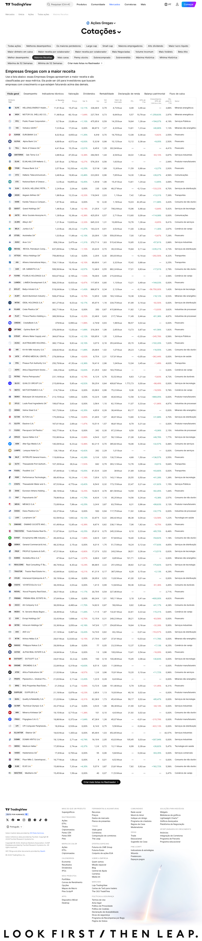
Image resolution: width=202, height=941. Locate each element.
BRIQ (17, 686)
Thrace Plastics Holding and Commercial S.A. (35, 316)
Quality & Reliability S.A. (33, 699)
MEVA (17, 504)
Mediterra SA (31, 773)
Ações (64, 820)
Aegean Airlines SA (31, 195)
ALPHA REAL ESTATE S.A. (34, 652)
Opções (65, 885)
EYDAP (17, 336)
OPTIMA (17, 329)
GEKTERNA (18, 155)
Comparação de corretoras (104, 835)
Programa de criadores (141, 821)
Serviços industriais (183, 155)
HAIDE (17, 753)
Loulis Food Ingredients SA (34, 403)
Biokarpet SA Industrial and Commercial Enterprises (35, 396)
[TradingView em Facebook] (13, 820)
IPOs (64, 871)
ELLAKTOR (18, 733)
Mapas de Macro (69, 888)
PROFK (17, 679)
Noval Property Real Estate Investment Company (35, 591)
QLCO (17, 383)
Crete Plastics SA (30, 309)
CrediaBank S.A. (30, 323)
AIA (17, 262)
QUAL (17, 699)
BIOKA (17, 397)
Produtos (82, 4)
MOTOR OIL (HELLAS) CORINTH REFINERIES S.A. (35, 114)
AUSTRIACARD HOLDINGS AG (35, 343)
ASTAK (17, 652)
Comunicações (181, 175)
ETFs (64, 823)
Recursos (96, 812)
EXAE (17, 491)
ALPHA (17, 141)
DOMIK (17, 739)
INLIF (17, 457)
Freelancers (136, 856)
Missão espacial (99, 865)
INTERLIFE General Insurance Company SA (35, 457)
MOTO (17, 390)
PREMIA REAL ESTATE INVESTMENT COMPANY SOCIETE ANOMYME (35, 598)
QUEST (17, 208)
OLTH (17, 464)
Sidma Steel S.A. (30, 410)
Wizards (134, 853)
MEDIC (17, 746)
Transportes (180, 195)
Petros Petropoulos (31, 376)
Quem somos (98, 862)
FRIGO (17, 719)
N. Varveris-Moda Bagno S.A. (35, 612)
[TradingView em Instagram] (24, 820)
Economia (66, 862)
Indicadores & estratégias (142, 850)
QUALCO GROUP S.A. (32, 383)
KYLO (17, 403)
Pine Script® (67, 891)
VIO (17, 128)
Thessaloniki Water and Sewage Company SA (35, 484)
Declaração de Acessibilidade (105, 912)
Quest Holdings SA (31, 208)
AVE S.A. (26, 632)
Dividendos (67, 868)
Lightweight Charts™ (169, 818)
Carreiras (96, 874)
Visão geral (97, 829)
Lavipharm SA (29, 517)
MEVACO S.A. (29, 504)
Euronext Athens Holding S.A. (35, 491)
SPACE (17, 437)
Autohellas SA (29, 235)
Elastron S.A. (28, 423)
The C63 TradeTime (101, 891)
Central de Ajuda (99, 871)
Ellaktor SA (30, 732)
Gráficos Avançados (169, 821)
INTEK (17, 303)
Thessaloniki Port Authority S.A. (35, 464)
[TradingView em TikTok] (40, 820)
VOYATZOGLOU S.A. (32, 585)
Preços (95, 815)
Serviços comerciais (184, 753)
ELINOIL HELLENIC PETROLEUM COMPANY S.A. (35, 188)
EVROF (17, 538)
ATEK (17, 672)
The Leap (96, 838)
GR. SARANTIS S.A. (31, 269)
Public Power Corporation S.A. (35, 121)
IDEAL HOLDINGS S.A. (33, 302)
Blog (94, 868)
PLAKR (17, 309)
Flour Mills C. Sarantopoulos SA (35, 759)
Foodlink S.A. (28, 470)
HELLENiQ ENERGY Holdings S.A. (35, 108)
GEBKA (17, 544)
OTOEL (17, 235)
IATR (17, 356)
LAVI (17, 518)
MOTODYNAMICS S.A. (33, 390)
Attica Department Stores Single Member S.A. (35, 370)
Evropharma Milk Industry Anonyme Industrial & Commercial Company (35, 538)
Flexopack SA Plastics (32, 430)
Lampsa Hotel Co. (31, 450)
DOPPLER (18, 692)
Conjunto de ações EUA (102, 853)
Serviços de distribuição (185, 188)
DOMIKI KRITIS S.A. (31, 739)
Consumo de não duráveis (186, 202)
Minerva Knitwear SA (32, 712)
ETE (17, 182)
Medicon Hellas (29, 746)
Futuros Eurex (98, 850)
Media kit (96, 877)
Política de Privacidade (102, 906)
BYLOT (17, 289)
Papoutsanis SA (30, 497)
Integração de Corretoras (171, 835)
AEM (17, 444)
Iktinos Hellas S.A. (30, 638)
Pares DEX (66, 835)
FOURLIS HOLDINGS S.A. (34, 276)
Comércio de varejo (183, 229)
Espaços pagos (138, 859)
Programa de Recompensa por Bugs (108, 918)
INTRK (17, 625)
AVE (17, 632)
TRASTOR (18, 571)
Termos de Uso (98, 900)
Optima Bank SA (31, 329)
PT (169, 4)
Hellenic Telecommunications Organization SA (35, 175)
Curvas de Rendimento (72, 882)
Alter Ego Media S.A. (32, 444)
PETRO (17, 376)
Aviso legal (96, 903)
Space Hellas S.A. (30, 437)
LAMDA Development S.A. (35, 282)
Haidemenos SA (30, 753)
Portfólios (66, 879)
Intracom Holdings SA (32, 625)
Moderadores (137, 827)
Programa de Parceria (170, 838)
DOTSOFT (18, 659)
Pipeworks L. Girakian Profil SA (35, 679)
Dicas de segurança (101, 915)
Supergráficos (68, 812)
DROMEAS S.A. (30, 665)
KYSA (17, 759)
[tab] (14, 46)
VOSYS (17, 585)
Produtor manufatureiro (185, 161)
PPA (17, 363)
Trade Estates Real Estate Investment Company (37, 531)
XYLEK (17, 578)
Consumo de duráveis (184, 376)
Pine (64, 838)
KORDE (17, 558)
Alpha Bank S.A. (30, 141)
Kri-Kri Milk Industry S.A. (33, 349)
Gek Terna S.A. (32, 155)
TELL (17, 148)
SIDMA (17, 410)
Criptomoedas (68, 829)
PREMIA (17, 598)
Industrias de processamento (188, 309)
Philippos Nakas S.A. (32, 645)
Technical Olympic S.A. (33, 706)
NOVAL (17, 591)
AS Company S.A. (30, 605)
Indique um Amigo (139, 818)
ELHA (17, 161)
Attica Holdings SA (31, 255)
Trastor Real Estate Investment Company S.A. (36, 571)
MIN (17, 712)
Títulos (65, 826)
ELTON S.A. (28, 417)
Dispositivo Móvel (70, 900)
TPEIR (17, 168)
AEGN (17, 195)
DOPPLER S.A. (31, 692)
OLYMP (17, 706)
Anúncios (164, 832)
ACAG (17, 343)
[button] (89, 4)
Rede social (136, 812)
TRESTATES (19, 531)
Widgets (164, 812)
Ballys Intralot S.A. (31, 289)
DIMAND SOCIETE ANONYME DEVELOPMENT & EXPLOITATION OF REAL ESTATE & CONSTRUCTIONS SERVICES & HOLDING (36, 524)
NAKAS (17, 645)
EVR (17, 618)
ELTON (17, 417)
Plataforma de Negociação (172, 824)
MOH (17, 114)
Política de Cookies (100, 909)
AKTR (17, 215)
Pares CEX (66, 832)
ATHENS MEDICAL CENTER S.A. (35, 356)
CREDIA (17, 323)
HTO (17, 175)
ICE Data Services (37, 833)
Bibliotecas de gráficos (170, 815)
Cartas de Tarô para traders (104, 888)
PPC (17, 121)
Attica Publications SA (32, 672)
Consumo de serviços (184, 222)
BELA (17, 229)
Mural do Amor (137, 815)
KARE (17, 202)
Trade (133, 835)
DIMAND (17, 524)
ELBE (17, 766)
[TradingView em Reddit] (46, 820)
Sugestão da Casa (139, 841)
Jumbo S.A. (28, 229)
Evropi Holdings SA (31, 618)
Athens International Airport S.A (35, 262)
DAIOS (17, 511)
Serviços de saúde (183, 356)
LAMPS (17, 450)
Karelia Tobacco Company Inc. (35, 202)
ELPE (17, 108)
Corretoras (130, 4)
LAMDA (17, 282)
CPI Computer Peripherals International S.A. (35, 726)
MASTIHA (18, 773)
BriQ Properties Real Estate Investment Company (35, 685)
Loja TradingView (99, 885)
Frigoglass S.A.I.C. (31, 719)
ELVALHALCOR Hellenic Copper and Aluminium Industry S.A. (35, 161)
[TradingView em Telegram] (35, 820)
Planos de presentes (101, 821)
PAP (17, 497)
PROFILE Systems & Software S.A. (35, 551)
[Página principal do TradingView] (18, 4)
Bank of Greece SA (31, 148)
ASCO (17, 605)
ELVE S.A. (27, 766)
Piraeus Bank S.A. (30, 168)
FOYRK (17, 276)
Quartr (42, 851)
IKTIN (17, 639)
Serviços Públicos (183, 121)
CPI (17, 726)
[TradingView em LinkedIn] (29, 820)
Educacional (136, 838)
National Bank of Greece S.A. (35, 181)
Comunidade (98, 4)
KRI (17, 350)
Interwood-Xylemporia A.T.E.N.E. (35, 578)
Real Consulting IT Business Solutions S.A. (37, 564)
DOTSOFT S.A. (31, 659)
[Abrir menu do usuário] (177, 4)
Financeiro (179, 134)
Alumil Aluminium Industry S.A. (35, 296)
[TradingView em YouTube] (18, 820)
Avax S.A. (27, 242)
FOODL (17, 471)
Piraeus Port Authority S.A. (34, 363)
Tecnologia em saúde (184, 517)
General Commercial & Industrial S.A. (35, 544)
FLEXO (17, 430)
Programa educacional (170, 841)
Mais (143, 4)
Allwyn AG (27, 222)
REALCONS (18, 565)
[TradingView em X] (7, 820)
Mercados (114, 4)
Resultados (67, 865)
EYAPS (17, 484)
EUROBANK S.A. (30, 134)
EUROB (17, 135)
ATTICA (17, 256)
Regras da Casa (138, 824)
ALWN (17, 222)
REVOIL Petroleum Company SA (35, 249)
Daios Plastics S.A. (31, 511)
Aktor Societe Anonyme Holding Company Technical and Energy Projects (35, 215)
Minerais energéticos (184, 108)
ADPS (17, 370)
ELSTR (17, 424)
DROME (17, 665)
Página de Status (99, 921)
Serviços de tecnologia (185, 208)
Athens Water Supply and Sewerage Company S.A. (35, 336)
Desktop (65, 903)
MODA (17, 612)
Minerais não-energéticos (186, 128)
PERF (17, 477)
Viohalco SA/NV (30, 128)
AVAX (17, 242)
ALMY (17, 296)
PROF (17, 551)
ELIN (17, 188)
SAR (17, 269)
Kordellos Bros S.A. (31, 558)
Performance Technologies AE (35, 477)
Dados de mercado (100, 818)
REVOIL (17, 249)
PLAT (17, 316)
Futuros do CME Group (102, 847)
